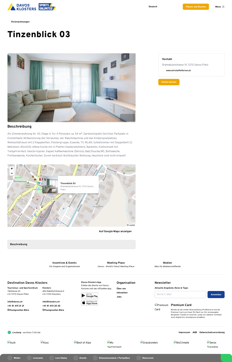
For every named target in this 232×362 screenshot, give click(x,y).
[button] (71, 196)
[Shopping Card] (174, 6)
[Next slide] (131, 117)
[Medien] (167, 258)
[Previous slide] (123, 117)
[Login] (166, 6)
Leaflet (132, 225)
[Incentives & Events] (64, 258)
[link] (9, 318)
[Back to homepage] (31, 6)
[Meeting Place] (116, 258)
